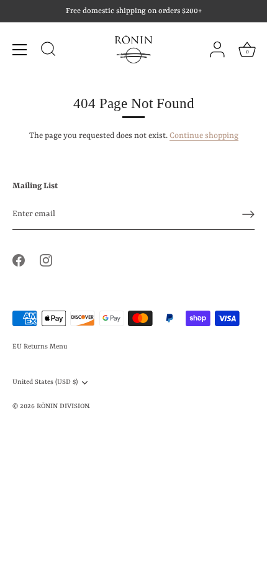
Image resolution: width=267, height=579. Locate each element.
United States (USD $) (45, 382)
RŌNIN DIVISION (63, 406)
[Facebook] (18, 260)
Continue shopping (204, 135)
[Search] (48, 51)
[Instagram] (46, 260)
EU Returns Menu (39, 346)
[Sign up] (248, 214)
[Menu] (20, 49)
